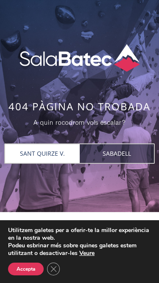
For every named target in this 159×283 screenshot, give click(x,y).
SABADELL (117, 153)
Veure (87, 253)
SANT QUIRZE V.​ (42, 153)
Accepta (26, 269)
